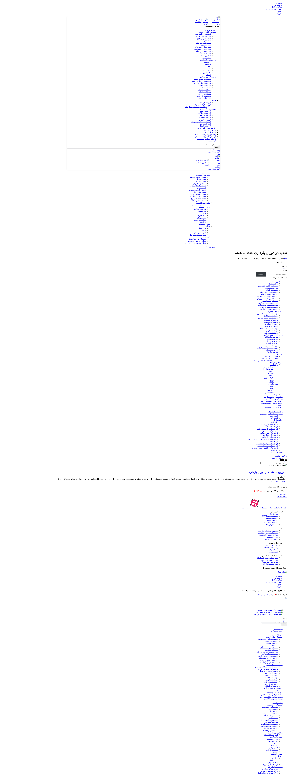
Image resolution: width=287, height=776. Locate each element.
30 (276, 458)
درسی (209, 66)
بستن (285, 268)
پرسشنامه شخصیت (204, 85)
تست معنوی (206, 58)
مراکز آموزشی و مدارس (196, 241)
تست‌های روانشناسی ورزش (267, 299)
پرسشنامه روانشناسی (274, 311)
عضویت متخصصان (199, 205)
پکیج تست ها (273, 284)
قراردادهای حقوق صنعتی (269, 424)
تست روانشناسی (276, 281)
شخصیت (270, 373)
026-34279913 (282, 497)
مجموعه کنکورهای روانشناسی (271, 414)
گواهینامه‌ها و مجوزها (198, 235)
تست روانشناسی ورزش (197, 190)
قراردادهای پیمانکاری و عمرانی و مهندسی (262, 439)
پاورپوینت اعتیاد (205, 115)
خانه (285, 258)
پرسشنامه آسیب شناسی (202, 79)
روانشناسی (207, 62)
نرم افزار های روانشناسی (273, 407)
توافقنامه (274, 422)
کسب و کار (207, 70)
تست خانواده (206, 41)
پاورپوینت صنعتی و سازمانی (201, 122)
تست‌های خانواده (272, 290)
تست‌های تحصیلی (271, 288)
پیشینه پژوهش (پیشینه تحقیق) (272, 403)
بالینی (271, 371)
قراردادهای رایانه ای (270, 431)
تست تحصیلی (206, 45)
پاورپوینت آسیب (205, 111)
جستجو (284, 270)
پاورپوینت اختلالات (204, 113)
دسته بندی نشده (277, 452)
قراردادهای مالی (272, 427)
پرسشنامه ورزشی (204, 94)
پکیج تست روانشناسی (203, 34)
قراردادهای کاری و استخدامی (267, 444)
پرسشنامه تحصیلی (204, 87)
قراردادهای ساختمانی (270, 437)
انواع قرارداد (278, 420)
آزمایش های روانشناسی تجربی (271, 401)
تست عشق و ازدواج (204, 38)
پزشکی (208, 75)
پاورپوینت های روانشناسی (273, 335)
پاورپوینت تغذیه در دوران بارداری (266, 472)
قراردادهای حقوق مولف (269, 433)
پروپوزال (279, 405)
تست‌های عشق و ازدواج (269, 307)
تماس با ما (202, 230)
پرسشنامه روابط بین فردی (201, 81)
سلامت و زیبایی (205, 73)
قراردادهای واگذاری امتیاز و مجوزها (265, 448)
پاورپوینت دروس (205, 119)
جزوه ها (280, 354)
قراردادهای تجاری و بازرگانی (267, 429)
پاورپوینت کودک (205, 124)
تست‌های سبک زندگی (270, 301)
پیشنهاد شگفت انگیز (275, 412)
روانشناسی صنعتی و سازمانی (196, 107)
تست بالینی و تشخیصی (202, 49)
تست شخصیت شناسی (203, 36)
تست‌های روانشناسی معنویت (267, 296)
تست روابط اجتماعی (203, 55)
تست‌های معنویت (271, 650)
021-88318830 (282, 495)
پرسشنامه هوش (205, 92)
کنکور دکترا (274, 418)
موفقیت (208, 64)
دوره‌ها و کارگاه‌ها (276, 363)
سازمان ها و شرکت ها (197, 239)
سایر (272, 380)
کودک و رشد (269, 367)
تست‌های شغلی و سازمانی (268, 305)
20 (278, 458)
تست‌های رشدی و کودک (269, 292)
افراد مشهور (269, 377)
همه (273, 458)
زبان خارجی (201, 215)
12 (281, 458)
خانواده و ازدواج (268, 369)
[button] (278, 481)
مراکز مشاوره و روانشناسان (195, 243)
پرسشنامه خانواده (204, 90)
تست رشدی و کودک (203, 43)
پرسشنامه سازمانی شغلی (201, 83)
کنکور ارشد (274, 416)
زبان (209, 68)
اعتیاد (272, 382)
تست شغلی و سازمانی (203, 47)
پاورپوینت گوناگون (204, 126)
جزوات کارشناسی (204, 102)
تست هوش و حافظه (203, 51)
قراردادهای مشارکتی (270, 435)
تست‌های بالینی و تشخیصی (268, 286)
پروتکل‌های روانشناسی (274, 399)
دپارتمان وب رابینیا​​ (265, 594)
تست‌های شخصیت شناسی (268, 303)
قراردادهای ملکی (271, 441)
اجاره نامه (274, 450)
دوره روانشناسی (200, 209)
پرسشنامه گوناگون (204, 96)
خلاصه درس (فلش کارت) (273, 397)
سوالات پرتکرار (200, 233)
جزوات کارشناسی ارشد (202, 105)
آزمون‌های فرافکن (204, 98)
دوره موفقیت (201, 211)
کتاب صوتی (278, 409)
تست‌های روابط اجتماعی (269, 294)
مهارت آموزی (273, 384)
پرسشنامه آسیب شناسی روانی (266, 313)
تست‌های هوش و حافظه (269, 309)
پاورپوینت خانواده (205, 117)
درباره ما (202, 228)
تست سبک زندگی (204, 53)
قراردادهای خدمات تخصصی (268, 446)
